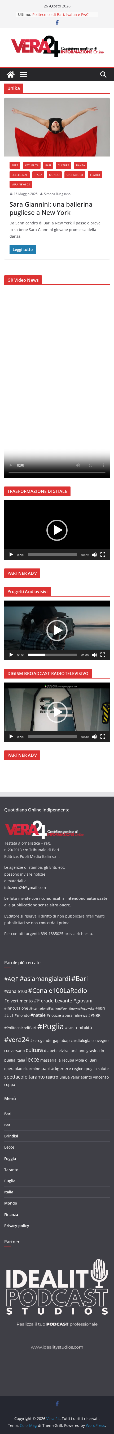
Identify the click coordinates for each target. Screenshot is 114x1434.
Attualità (31, 165)
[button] (57, 530)
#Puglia (50, 1026)
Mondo (54, 175)
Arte (15, 165)
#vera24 (16, 1039)
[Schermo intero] (103, 554)
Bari (48, 165)
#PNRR (94, 1015)
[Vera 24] (10, 74)
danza (80, 165)
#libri (100, 1008)
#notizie (54, 1015)
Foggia (10, 1158)
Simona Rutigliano (57, 194)
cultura (34, 1050)
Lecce (9, 1147)
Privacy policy (16, 1225)
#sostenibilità (78, 1028)
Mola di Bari (86, 1060)
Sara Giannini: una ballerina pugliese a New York (51, 208)
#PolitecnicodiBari (20, 1027)
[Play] (11, 554)
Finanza (11, 1214)
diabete (51, 1050)
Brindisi (11, 1135)
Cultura (63, 165)
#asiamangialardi (45, 978)
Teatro (95, 175)
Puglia (9, 1180)
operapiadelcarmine (22, 1068)
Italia (38, 175)
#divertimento (18, 1001)
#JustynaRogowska (81, 1008)
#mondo (22, 1015)
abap (65, 1040)
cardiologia (80, 1040)
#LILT (9, 1015)
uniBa (64, 1077)
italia (20, 1060)
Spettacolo (75, 175)
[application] (57, 530)
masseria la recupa (57, 1060)
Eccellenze (20, 175)
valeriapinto (81, 1077)
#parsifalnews (74, 1015)
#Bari (79, 978)
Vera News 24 (21, 184)
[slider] (52, 554)
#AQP (11, 979)
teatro (52, 1077)
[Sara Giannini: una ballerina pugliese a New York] (57, 127)
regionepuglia (84, 1068)
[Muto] (94, 554)
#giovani (83, 1000)
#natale (38, 1015)
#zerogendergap (45, 1040)
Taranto (11, 1169)
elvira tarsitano (72, 1050)
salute (103, 1068)
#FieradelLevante (53, 1000)
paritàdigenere (56, 1068)
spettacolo (16, 1077)
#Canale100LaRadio (57, 990)
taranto (37, 1077)
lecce (32, 1059)
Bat (7, 1124)
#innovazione (16, 1008)
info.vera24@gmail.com (25, 887)
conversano (14, 1050)
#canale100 (15, 991)
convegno (99, 1040)
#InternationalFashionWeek (48, 1008)
